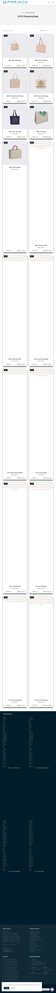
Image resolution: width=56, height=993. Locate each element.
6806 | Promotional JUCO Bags (15, 96)
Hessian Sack (33, 948)
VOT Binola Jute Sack (34, 936)
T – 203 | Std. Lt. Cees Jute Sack (10, 974)
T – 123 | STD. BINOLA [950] (9, 967)
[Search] (48, 2)
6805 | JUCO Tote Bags (41, 60)
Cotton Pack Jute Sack (35, 946)
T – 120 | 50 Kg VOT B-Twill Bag (10, 966)
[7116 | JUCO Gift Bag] (15, 533)
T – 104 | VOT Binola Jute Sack (10, 964)
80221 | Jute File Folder (13, 767)
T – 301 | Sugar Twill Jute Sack (10, 978)
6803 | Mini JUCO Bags (15, 60)
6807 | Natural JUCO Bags (41, 96)
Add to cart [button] (21, 65)
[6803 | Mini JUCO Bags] (15, 46)
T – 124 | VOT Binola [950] (9, 969)
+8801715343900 (36, 969)
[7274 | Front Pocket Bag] (41, 646)
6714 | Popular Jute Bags (14, 871)
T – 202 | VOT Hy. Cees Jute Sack (10, 972)
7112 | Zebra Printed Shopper (15, 472)
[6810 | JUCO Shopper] (15, 153)
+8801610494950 (47, 969)
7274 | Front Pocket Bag (41, 700)
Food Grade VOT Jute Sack (36, 939)
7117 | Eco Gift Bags (41, 586)
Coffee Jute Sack (33, 943)
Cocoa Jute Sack (33, 944)
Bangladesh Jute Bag (34, 931)
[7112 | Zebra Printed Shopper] (15, 419)
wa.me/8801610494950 (14, 938)
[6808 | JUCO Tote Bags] (15, 117)
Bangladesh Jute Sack (35, 933)
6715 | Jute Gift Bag (39, 871)
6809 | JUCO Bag (41, 131)
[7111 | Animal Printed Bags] (41, 305)
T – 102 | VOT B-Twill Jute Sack (10, 961)
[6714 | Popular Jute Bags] (5, 871)
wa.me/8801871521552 (14, 941)
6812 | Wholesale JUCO (15, 359)
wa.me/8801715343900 (14, 936)
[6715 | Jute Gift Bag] (31, 871)
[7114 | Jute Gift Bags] (41, 419)
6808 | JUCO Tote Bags (15, 131)
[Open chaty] (52, 989)
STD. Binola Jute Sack (34, 938)
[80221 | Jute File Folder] (5, 768)
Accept (6, 988)
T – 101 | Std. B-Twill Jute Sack (10, 959)
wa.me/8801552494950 (14, 939)
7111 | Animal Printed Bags (41, 359)
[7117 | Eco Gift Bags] (41, 533)
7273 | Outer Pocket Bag (14, 700)
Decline (12, 988)
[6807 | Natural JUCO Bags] (41, 81)
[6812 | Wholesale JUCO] (15, 305)
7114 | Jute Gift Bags (41, 472)
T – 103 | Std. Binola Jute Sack (10, 962)
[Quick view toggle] (25, 36)
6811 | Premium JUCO (41, 245)
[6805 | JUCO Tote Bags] (41, 46)
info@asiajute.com (36, 973)
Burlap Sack (32, 951)
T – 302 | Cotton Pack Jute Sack (10, 979)
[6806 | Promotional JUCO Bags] (15, 81)
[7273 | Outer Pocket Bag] (15, 646)
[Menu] (52, 2)
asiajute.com (46, 973)
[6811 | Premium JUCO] (41, 192)
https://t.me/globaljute (13, 934)
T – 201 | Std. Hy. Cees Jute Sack (10, 971)
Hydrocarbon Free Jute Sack (36, 950)
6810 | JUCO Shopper (15, 167)
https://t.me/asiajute (12, 933)
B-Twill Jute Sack (33, 934)
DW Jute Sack (33, 941)
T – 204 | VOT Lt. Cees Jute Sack (10, 976)
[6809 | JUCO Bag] (41, 117)
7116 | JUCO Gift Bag (15, 586)
